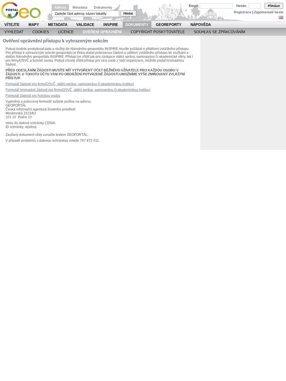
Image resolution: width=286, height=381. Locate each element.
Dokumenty (103, 7)
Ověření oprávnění (102, 32)
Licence (66, 32)
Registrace (242, 12)
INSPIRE (110, 25)
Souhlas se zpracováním (219, 32)
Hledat (128, 13)
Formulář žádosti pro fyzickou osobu (33, 96)
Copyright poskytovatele (158, 32)
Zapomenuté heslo (268, 12)
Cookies (40, 32)
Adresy (60, 7)
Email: (194, 6)
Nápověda (200, 25)
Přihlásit (274, 6)
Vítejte (12, 25)
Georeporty (169, 25)
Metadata (80, 7)
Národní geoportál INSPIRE (23, 10)
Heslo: (241, 6)
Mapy (33, 25)
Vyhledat (13, 32)
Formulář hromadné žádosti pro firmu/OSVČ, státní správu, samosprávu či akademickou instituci (78, 90)
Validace (85, 25)
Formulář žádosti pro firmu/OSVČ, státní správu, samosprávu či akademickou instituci (70, 84)
